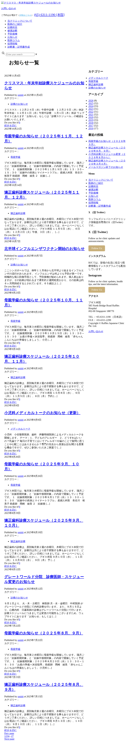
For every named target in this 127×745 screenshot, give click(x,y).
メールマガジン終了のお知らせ (105, 167)
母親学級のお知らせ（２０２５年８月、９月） (43, 633)
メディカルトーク (20, 428)
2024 (90, 106)
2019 (90, 120)
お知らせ (93, 196)
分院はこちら (25, 15)
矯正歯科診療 (18, 213)
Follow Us (97, 248)
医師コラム (94, 199)
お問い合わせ (8, 8)
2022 (90, 111)
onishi (21, 95)
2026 (90, 100)
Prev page (9, 733)
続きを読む (10, 125)
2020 (90, 117)
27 (12, 736)
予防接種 (93, 193)
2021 (90, 114)
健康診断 (93, 189)
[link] (36, 54)
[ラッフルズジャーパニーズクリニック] (31, 2)
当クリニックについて (100, 180)
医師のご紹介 (95, 183)
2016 (90, 128)
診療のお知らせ (19, 104)
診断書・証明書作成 (99, 206)
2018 (90, 123)
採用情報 (93, 202)
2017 (90, 125)
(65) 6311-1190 (49, 15)
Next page (9, 739)
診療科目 (93, 186)
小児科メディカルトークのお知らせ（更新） (42, 413)
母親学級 (15, 157)
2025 (90, 103)
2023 (90, 109)
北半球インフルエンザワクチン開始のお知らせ (44, 249)
